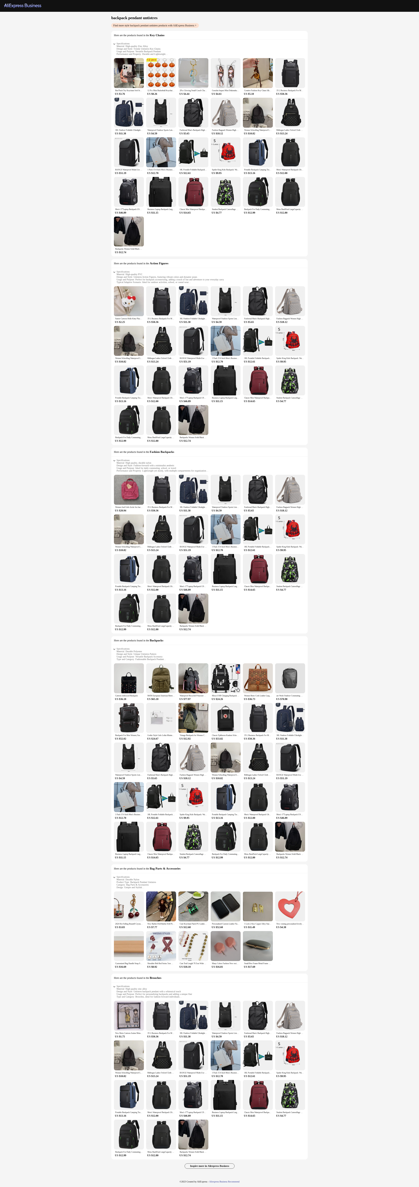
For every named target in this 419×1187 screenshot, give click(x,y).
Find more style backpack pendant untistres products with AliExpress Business (153, 25)
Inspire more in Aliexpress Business (209, 1166)
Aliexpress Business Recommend (224, 1181)
